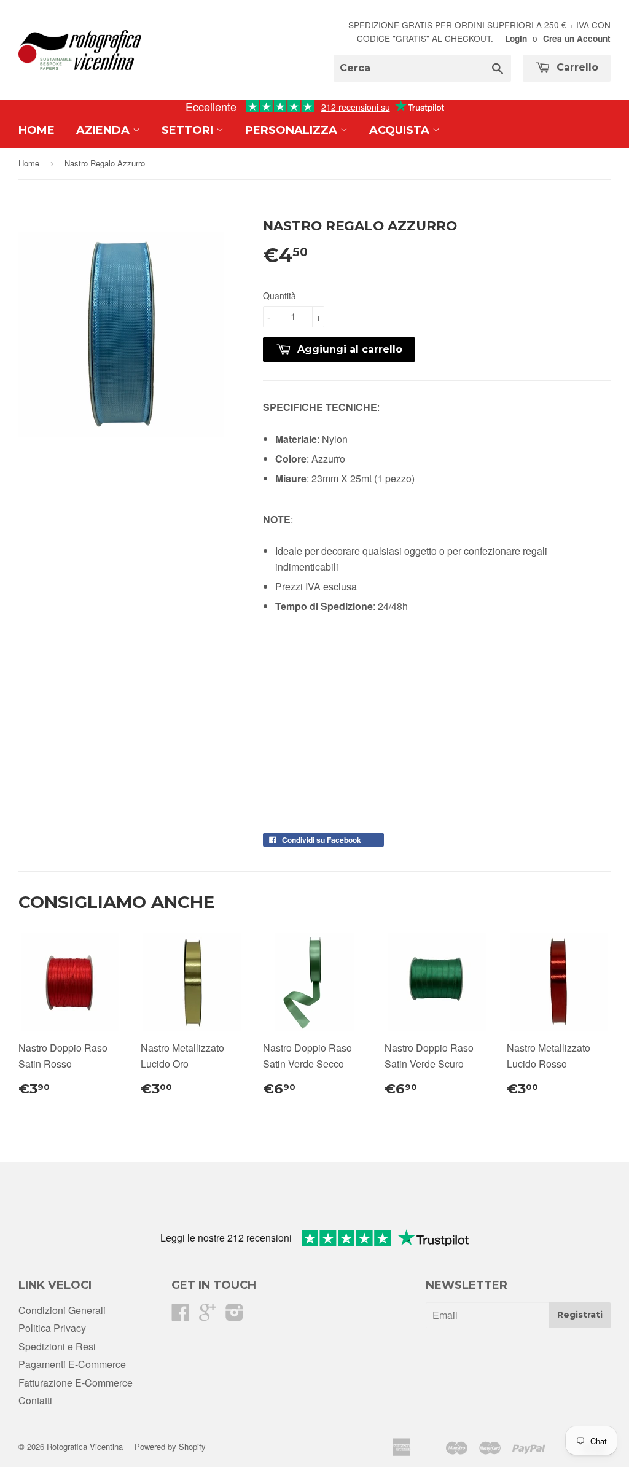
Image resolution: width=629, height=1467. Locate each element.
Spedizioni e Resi (57, 1346)
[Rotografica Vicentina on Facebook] (180, 1316)
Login (516, 38)
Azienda (104, 130)
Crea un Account (577, 38)
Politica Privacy (52, 1328)
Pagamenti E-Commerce (72, 1364)
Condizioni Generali (62, 1310)
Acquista (400, 130)
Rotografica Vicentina (85, 1446)
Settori (189, 130)
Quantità (279, 295)
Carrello (575, 67)
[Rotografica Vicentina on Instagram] (234, 1316)
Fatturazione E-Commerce (75, 1382)
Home (36, 130)
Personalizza (292, 130)
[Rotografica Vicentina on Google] (207, 1316)
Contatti (35, 1400)
